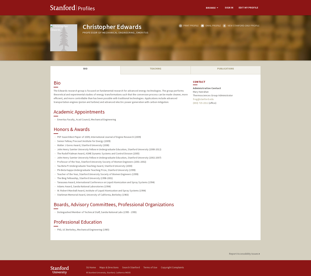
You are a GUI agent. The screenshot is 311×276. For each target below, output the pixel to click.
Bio (85, 68)
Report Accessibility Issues (244, 253)
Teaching (155, 68)
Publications (225, 68)
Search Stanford (131, 267)
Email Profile (213, 25)
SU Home (91, 267)
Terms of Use (150, 267)
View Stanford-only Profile (243, 25)
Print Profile (191, 25)
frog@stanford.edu (203, 99)
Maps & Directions (109, 267)
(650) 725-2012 (200, 103)
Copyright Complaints (172, 267)
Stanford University (65, 270)
